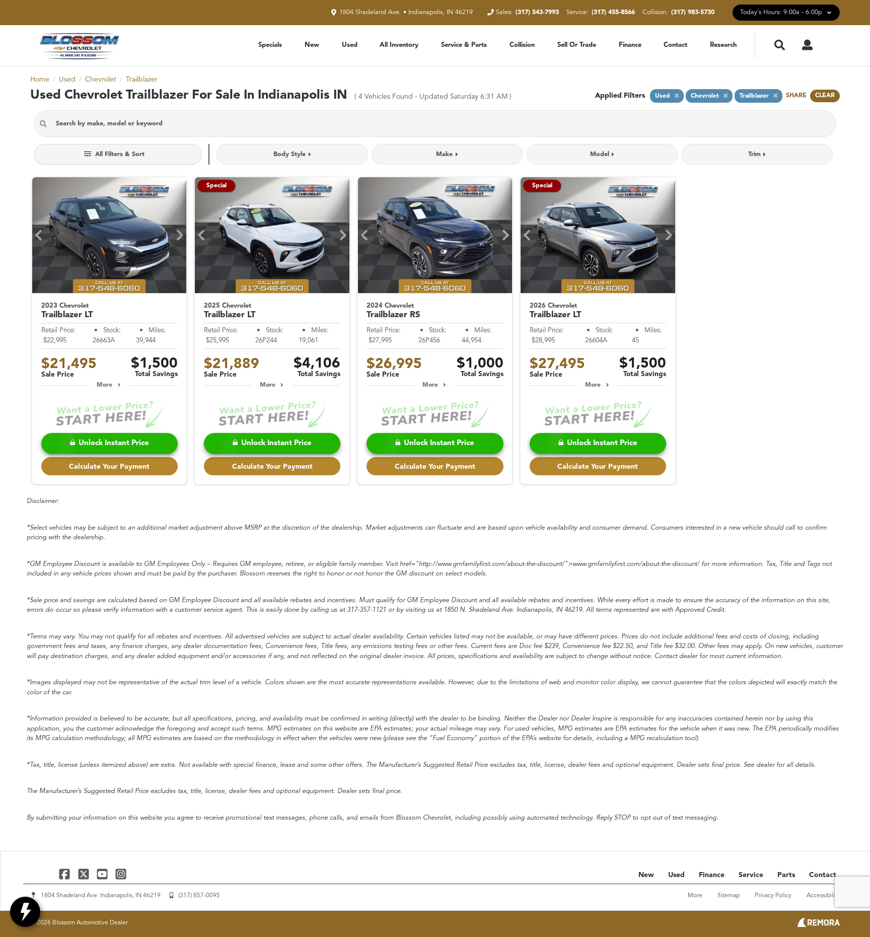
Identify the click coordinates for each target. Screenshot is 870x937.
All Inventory (399, 45)
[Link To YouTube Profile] (103, 874)
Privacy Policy (773, 896)
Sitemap (728, 896)
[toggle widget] (25, 912)
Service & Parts (464, 45)
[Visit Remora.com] (818, 924)
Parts (786, 875)
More (104, 385)
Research (723, 45)
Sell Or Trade (576, 45)
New (312, 45)
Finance (630, 45)
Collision (522, 45)
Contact (675, 45)
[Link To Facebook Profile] (65, 874)
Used (349, 45)
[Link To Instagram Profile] (121, 874)
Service (751, 875)
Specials (270, 45)
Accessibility (823, 896)
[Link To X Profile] (84, 874)
